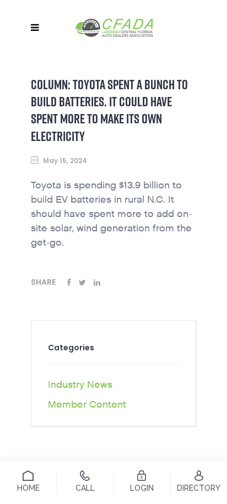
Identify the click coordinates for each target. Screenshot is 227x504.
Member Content (87, 404)
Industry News (80, 384)
